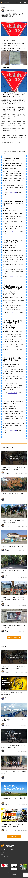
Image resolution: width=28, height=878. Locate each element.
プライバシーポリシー (6, 856)
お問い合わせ (4, 854)
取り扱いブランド (5, 852)
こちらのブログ (12, 193)
